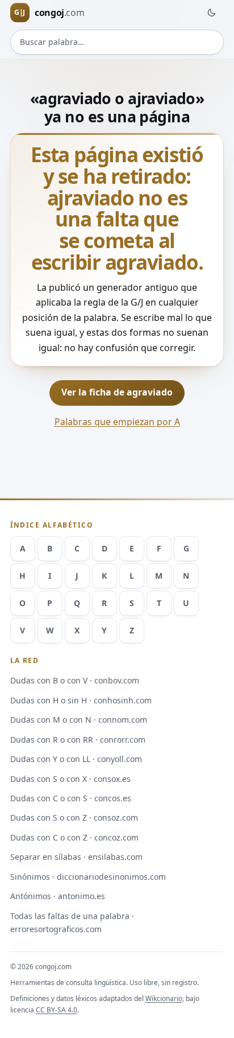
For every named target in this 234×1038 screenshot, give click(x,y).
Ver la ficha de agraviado (117, 392)
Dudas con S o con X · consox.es (70, 778)
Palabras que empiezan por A (117, 421)
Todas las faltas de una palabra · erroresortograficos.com (72, 922)
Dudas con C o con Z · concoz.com (74, 837)
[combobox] (117, 42)
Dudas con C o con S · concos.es (70, 798)
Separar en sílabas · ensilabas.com (76, 856)
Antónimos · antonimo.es (57, 896)
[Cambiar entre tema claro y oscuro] (211, 12)
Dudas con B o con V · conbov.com (74, 680)
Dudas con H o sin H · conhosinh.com (81, 700)
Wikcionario (163, 998)
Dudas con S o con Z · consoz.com (74, 817)
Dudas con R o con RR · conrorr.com (77, 739)
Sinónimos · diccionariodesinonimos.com (88, 876)
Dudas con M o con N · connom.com (78, 719)
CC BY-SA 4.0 (56, 1010)
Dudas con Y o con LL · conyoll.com (76, 758)
